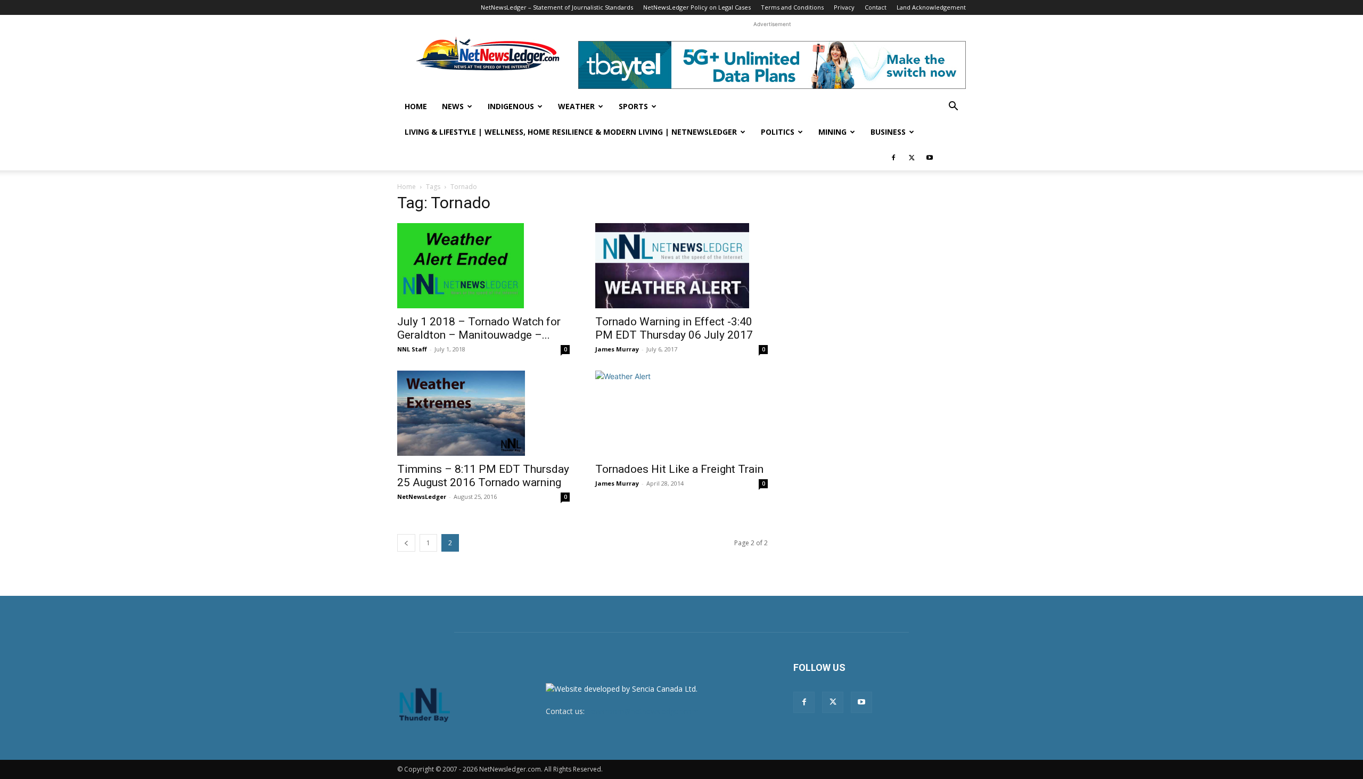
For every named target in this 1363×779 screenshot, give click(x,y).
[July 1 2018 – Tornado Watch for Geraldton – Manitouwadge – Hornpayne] (483, 265)
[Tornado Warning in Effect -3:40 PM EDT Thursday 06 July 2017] (681, 265)
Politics (777, 132)
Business (888, 132)
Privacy (844, 7)
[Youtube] (930, 157)
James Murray (617, 349)
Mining (832, 132)
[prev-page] (406, 543)
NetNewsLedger (421, 497)
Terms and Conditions (792, 7)
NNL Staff (412, 349)
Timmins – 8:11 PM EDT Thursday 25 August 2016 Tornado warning (483, 476)
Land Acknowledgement (931, 7)
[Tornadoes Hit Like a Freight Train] (681, 413)
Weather (576, 106)
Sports (633, 106)
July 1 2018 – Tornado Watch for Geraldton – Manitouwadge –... (479, 328)
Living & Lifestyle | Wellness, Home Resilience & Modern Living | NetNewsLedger (571, 132)
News (453, 106)
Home (416, 106)
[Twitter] (911, 157)
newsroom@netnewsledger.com (643, 711)
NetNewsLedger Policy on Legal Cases (697, 7)
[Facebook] (893, 157)
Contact (875, 7)
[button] (953, 107)
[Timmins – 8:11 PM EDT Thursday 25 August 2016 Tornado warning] (483, 413)
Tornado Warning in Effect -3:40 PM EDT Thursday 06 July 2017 (674, 328)
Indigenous (511, 106)
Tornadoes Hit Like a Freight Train (679, 469)
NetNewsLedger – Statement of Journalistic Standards (557, 7)
